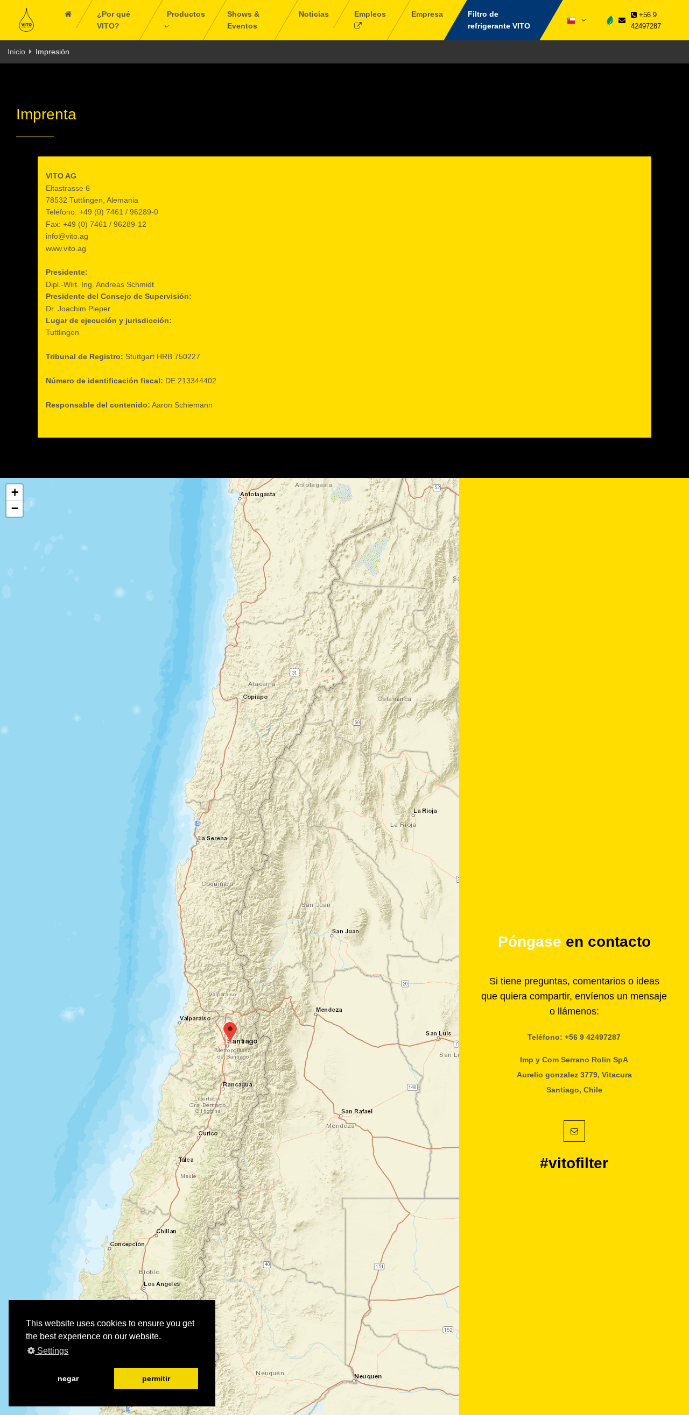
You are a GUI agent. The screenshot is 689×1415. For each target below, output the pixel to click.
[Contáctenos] (621, 20)
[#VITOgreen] (610, 20)
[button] (230, 1033)
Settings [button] (51, 1350)
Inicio (16, 51)
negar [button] (68, 1378)
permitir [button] (156, 1378)
